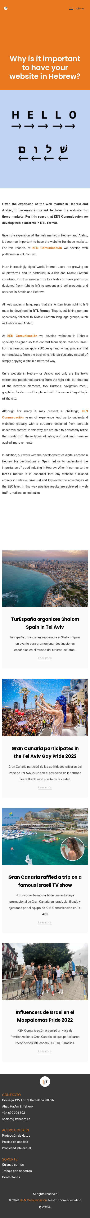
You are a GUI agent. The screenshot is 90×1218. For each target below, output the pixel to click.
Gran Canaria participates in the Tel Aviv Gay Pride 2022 (45, 752)
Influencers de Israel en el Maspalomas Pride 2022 (45, 1016)
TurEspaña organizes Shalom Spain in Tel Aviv (45, 623)
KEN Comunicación (34, 1200)
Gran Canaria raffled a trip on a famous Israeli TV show (45, 881)
